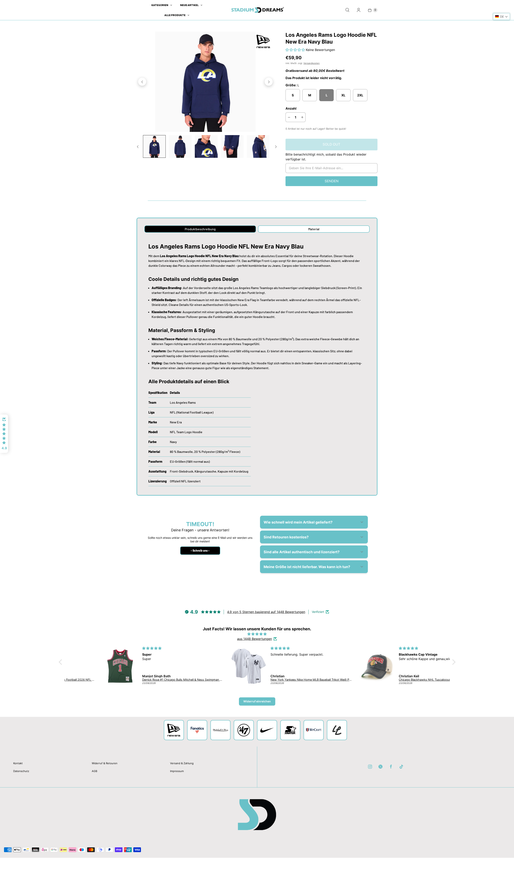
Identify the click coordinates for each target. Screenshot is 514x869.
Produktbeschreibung (200, 229)
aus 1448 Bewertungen (254, 639)
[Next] (269, 82)
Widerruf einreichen (257, 701)
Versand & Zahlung (182, 763)
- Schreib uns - (200, 550)
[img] (257, 634)
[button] (296, 50)
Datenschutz (21, 771)
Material (313, 229)
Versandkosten (311, 63)
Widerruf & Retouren (104, 763)
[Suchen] (347, 10)
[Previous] (142, 82)
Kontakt (18, 763)
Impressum (177, 771)
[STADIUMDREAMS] (257, 10)
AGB (94, 771)
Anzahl (291, 108)
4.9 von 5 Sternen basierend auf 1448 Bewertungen (266, 612)
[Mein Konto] (358, 10)
